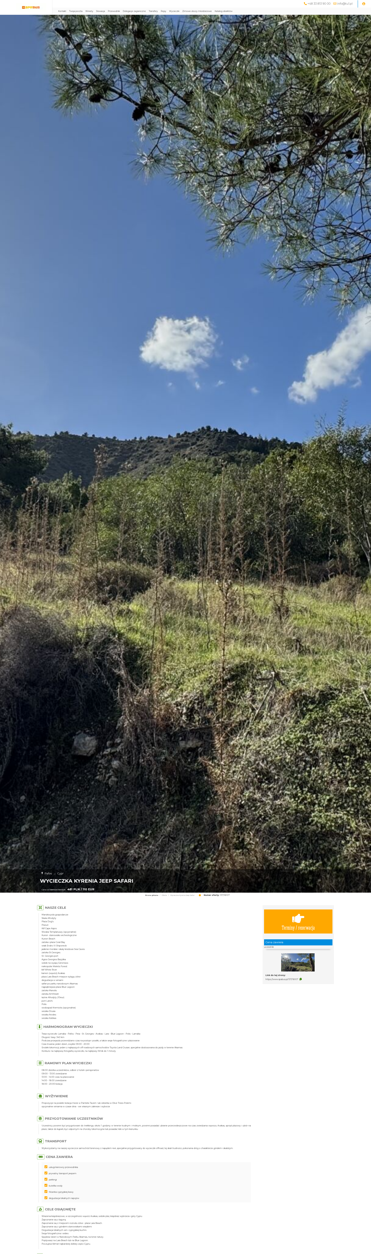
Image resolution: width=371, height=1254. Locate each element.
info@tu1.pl (345, 3)
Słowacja (100, 11)
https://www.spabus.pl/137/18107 (281, 979)
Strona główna (151, 895)
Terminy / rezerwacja (298, 927)
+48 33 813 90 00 (319, 3)
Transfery (153, 11)
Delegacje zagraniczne (134, 11)
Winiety (89, 11)
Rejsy (163, 11)
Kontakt (62, 11)
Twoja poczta (75, 11)
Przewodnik (114, 11)
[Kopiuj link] (301, 979)
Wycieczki (174, 11)
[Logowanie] (363, 4)
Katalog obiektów (223, 11)
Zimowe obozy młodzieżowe (197, 11)
